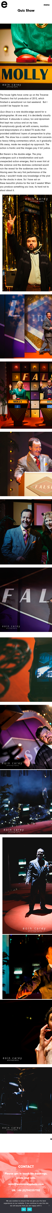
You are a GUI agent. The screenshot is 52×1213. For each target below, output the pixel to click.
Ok (24, 1209)
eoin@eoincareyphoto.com (26, 1184)
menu (47, 4)
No (29, 1209)
